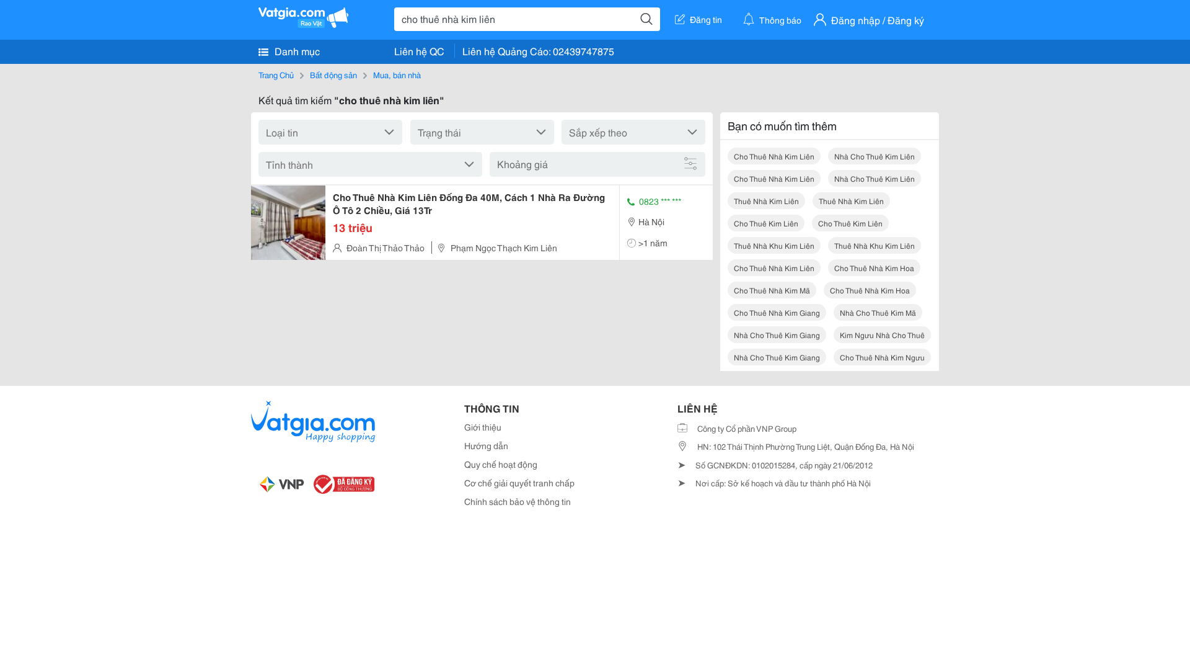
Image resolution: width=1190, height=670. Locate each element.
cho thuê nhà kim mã (772, 290)
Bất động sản (333, 74)
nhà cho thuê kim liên (874, 156)
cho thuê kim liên (766, 223)
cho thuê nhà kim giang (777, 312)
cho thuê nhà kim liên (774, 267)
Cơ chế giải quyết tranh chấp (519, 482)
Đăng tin (706, 19)
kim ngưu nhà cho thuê (882, 334)
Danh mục (296, 50)
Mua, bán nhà (397, 74)
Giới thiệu (482, 427)
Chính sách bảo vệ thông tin (517, 501)
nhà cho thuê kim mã (878, 312)
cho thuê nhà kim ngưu (882, 357)
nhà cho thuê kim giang (777, 334)
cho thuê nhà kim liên (774, 156)
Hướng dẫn (486, 445)
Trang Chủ (276, 74)
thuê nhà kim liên (766, 200)
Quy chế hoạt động (500, 464)
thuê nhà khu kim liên (774, 245)
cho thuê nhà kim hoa (874, 267)
